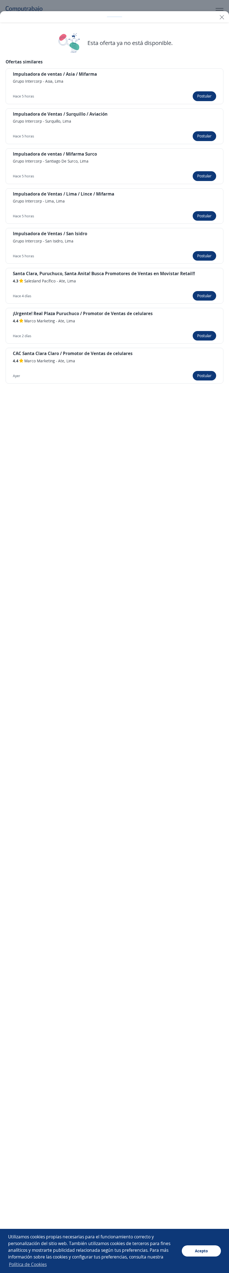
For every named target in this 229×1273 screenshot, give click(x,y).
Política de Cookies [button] (28, 1264)
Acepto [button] (201, 1250)
